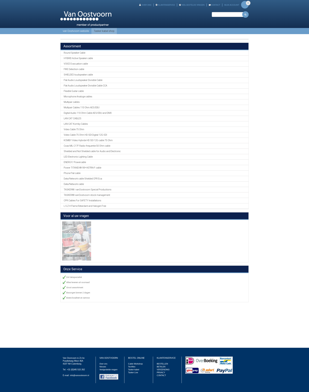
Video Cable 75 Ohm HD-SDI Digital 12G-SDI (85, 135)
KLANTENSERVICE (166, 5)
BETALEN (161, 367)
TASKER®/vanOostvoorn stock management (87, 195)
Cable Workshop (135, 364)
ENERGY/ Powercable (75, 162)
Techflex (131, 367)
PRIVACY (161, 372)
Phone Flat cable (72, 173)
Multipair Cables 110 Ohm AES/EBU (81, 107)
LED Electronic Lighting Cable (78, 156)
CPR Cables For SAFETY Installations (82, 200)
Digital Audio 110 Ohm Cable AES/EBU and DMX (88, 113)
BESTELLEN (162, 364)
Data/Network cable (74, 184)
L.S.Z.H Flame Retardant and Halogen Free (85, 206)
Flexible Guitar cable (74, 91)
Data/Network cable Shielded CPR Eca (83, 178)
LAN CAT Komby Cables (76, 124)
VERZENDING (163, 370)
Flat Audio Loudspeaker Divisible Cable (83, 80)
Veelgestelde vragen (108, 370)
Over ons (103, 364)
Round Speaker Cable (74, 52)
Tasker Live (133, 372)
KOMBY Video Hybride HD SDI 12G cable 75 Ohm (88, 140)
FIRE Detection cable (74, 69)
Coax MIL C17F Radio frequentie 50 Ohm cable (87, 146)
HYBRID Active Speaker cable (78, 58)
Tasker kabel (133, 370)
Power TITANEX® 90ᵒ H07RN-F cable (82, 167)
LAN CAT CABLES (72, 118)
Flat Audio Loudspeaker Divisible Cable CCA (85, 85)
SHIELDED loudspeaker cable (78, 74)
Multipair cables (72, 102)
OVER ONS (146, 5)
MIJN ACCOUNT (231, 5)
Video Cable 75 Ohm (74, 129)
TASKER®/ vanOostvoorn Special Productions (87, 189)
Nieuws (102, 367)
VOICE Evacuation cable (76, 63)
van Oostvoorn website (76, 31)
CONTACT (215, 5)
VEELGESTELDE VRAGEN (193, 5)
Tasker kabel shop (104, 31)
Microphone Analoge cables (78, 96)
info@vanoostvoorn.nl (74, 256)
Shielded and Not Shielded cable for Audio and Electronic (92, 151)
